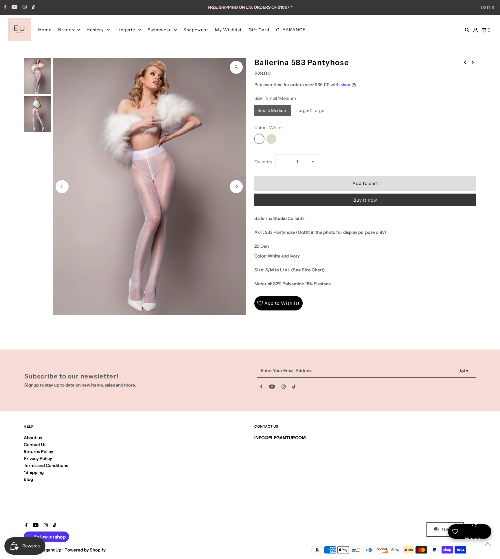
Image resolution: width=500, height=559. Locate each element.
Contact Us (35, 444)
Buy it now (365, 200)
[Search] (467, 29)
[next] (472, 62)
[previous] (465, 62)
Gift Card (259, 29)
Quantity (263, 161)
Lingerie (125, 29)
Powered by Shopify (85, 550)
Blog (28, 479)
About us (33, 437)
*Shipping (34, 472)
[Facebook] (4, 7)
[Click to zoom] (236, 67)
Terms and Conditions (46, 465)
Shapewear (195, 29)
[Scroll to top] (487, 543)
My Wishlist (228, 29)
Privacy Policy (38, 458)
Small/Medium (273, 110)
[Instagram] (24, 7)
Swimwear (159, 29)
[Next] (236, 186)
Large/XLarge (310, 110)
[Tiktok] (32, 7)
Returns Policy (38, 451)
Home (45, 29)
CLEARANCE (291, 29)
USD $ (488, 7)
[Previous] (62, 186)
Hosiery (95, 29)
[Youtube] (13, 7)
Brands (66, 29)
